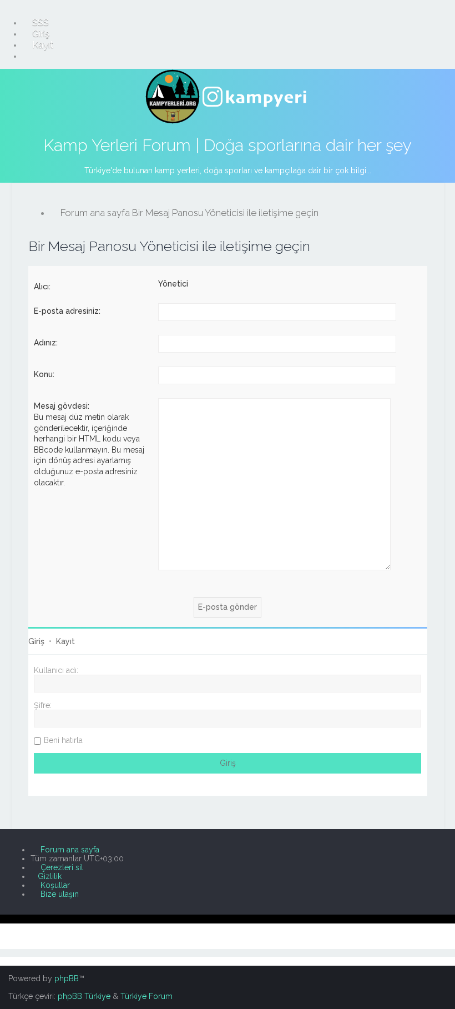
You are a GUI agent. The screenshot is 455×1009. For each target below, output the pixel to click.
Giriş (36, 641)
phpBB (66, 978)
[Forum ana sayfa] (227, 96)
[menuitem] (35, 22)
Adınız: (46, 342)
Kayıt (65, 641)
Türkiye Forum (146, 996)
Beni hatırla (63, 740)
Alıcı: (42, 286)
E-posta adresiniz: (67, 311)
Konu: (44, 374)
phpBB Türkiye (84, 996)
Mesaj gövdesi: (61, 405)
